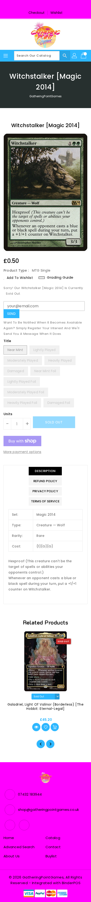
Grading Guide (60, 277)
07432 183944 (30, 794)
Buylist (51, 856)
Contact (53, 846)
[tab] (45, 471)
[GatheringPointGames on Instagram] (49, 5)
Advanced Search (19, 846)
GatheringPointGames (45, 96)
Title (7, 341)
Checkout (36, 12)
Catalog (53, 837)
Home (9, 837)
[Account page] (74, 55)
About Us (12, 856)
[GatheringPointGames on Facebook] (41, 5)
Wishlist (56, 12)
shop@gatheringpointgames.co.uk (48, 809)
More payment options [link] (22, 451)
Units (8, 414)
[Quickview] (36, 727)
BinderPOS (71, 882)
